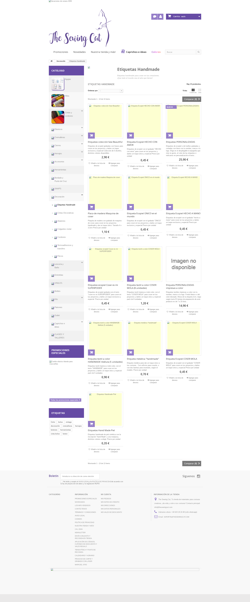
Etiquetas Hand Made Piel (101, 430)
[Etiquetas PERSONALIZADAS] (183, 121)
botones (54, 430)
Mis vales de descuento (111, 512)
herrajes (78, 426)
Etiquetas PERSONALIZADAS (180, 141)
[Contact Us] (154, 17)
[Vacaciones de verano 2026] (125, 4)
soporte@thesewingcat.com (176, 517)
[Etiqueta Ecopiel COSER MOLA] (183, 338)
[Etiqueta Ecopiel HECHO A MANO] (183, 192)
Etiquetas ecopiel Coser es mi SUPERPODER (103, 286)
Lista (199, 92)
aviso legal (84, 482)
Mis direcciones (108, 505)
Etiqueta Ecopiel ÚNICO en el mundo (142, 215)
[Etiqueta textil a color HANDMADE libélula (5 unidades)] (105, 338)
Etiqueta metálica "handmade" (143, 358)
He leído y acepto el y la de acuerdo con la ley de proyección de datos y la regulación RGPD (92, 483)
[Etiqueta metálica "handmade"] (144, 338)
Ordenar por (93, 91)
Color (53, 422)
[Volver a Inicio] (51, 61)
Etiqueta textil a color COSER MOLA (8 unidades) (141, 286)
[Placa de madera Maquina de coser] (105, 192)
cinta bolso (55, 434)
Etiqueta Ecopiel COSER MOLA (181, 358)
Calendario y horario (84, 555)
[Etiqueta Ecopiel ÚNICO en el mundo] (144, 192)
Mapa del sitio (81, 565)
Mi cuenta (106, 494)
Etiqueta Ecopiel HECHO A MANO (183, 213)
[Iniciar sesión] (160, 17)
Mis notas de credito (110, 502)
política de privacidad (101, 482)
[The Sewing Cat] (80, 28)
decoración (55, 426)
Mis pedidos (106, 499)
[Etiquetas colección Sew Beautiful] (105, 121)
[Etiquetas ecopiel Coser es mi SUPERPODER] (105, 264)
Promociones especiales (60, 352)
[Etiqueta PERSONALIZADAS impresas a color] (183, 264)
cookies (78, 519)
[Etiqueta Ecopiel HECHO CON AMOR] (144, 121)
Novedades (79, 51)
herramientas (65, 430)
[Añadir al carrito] (91, 136)
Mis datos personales (110, 509)
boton (65, 434)
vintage (69, 422)
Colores (156, 51)
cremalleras (67, 426)
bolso (60, 422)
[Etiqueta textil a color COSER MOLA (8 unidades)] (144, 264)
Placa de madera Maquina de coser (103, 215)
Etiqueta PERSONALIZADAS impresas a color (180, 286)
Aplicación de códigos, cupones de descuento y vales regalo (86, 544)
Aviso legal (80, 516)
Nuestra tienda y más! (103, 51)
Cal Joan (79, 529)
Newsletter (80, 533)
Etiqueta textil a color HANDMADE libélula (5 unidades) (105, 360)
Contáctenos (81, 509)
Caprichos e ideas (136, 51)
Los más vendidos (82, 505)
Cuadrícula (193, 92)
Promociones (60, 51)
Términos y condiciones (85, 512)
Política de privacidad (84, 522)
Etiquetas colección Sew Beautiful (105, 141)
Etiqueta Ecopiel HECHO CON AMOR (142, 143)
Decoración (61, 61)
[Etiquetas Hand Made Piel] (105, 409)
